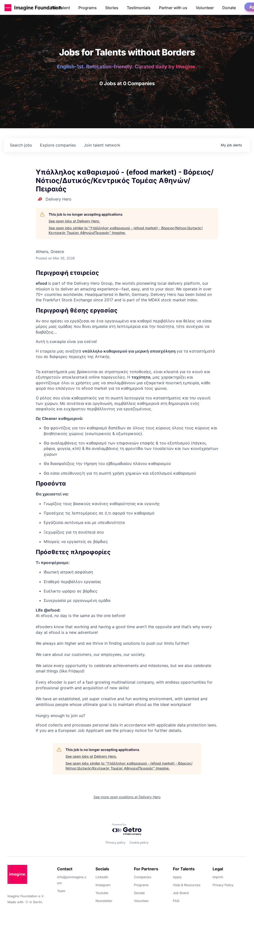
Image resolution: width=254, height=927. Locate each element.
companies (58, 145)
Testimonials (139, 7)
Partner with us (173, 7)
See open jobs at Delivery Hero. (74, 221)
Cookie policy (139, 842)
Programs (87, 7)
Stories (111, 7)
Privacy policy (116, 842)
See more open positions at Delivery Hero (127, 797)
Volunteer (205, 7)
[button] (8, 7)
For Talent (61, 7)
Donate (229, 7)
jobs (21, 145)
